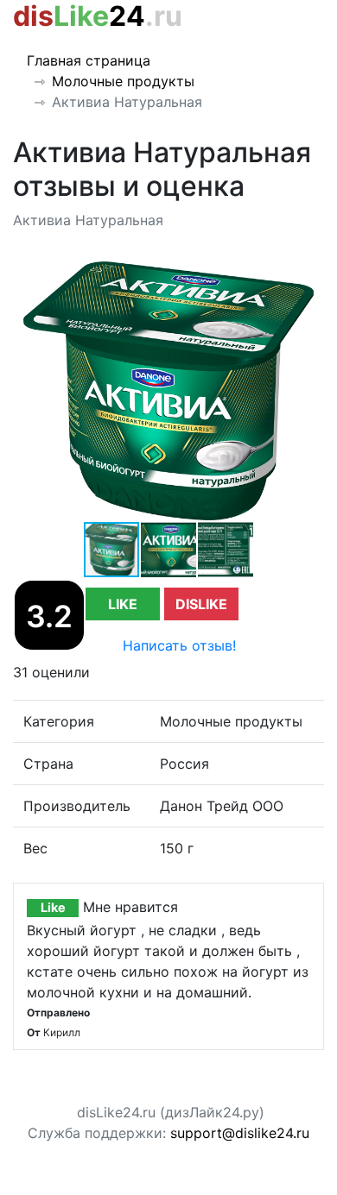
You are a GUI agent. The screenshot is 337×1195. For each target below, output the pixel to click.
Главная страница (88, 60)
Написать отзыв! (179, 645)
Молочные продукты (123, 81)
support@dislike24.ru (239, 1133)
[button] (308, 277)
